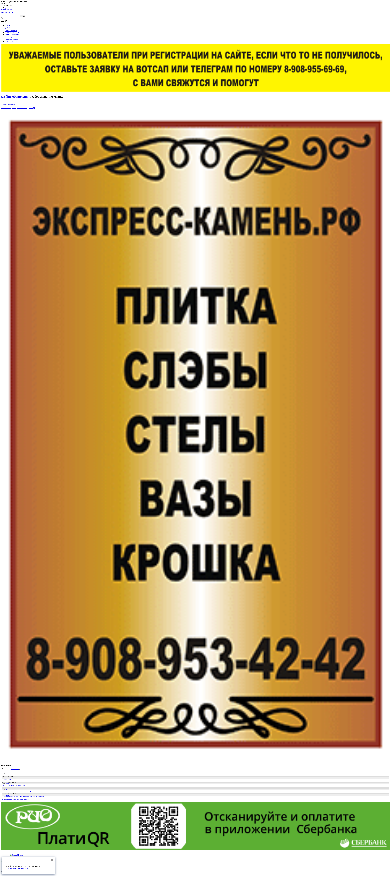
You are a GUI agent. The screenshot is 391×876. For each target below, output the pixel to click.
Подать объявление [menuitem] (11, 40)
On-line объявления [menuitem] (11, 38)
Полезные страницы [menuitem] (12, 41)
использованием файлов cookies (17, 868)
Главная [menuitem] (7, 25)
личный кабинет (6, 9)
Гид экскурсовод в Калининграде (14, 785)
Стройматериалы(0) (8, 104)
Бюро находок (9, 777)
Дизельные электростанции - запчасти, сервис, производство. (23, 796)
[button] (4, 22)
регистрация (9, 12)
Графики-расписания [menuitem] (12, 32)
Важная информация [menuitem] (12, 34)
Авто (7, 789)
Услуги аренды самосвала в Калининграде (17, 791)
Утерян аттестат (8, 779)
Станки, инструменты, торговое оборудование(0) (18, 108)
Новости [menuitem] (8, 27)
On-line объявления (15, 96)
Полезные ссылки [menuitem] (11, 31)
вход (2, 12)
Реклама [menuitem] (8, 29)
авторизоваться (15, 769)
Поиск (23, 16)
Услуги (7, 783)
